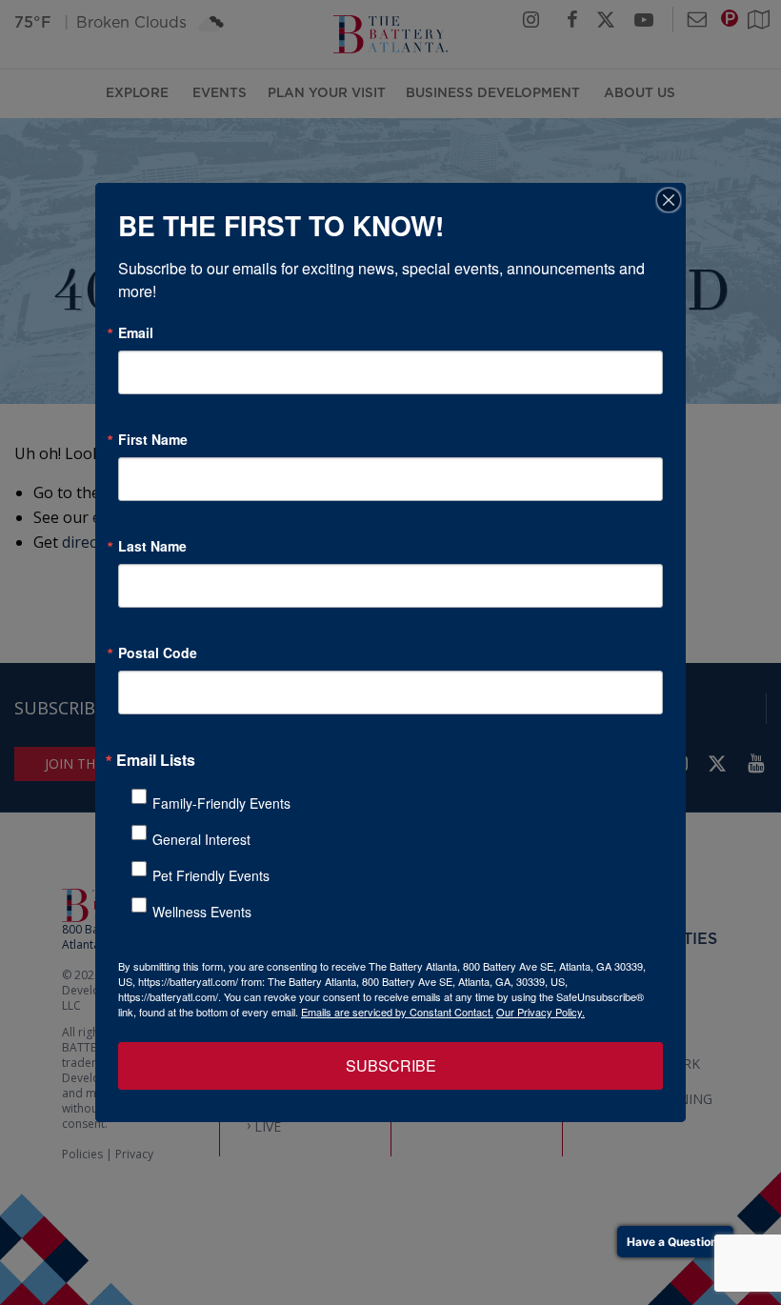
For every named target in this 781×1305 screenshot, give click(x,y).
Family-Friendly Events (221, 803)
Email (135, 332)
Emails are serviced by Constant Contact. (397, 1011)
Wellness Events (201, 911)
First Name (153, 439)
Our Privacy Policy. (540, 1011)
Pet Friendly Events (211, 875)
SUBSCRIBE (391, 1065)
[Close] (668, 200)
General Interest (201, 839)
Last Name (152, 545)
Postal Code (157, 652)
